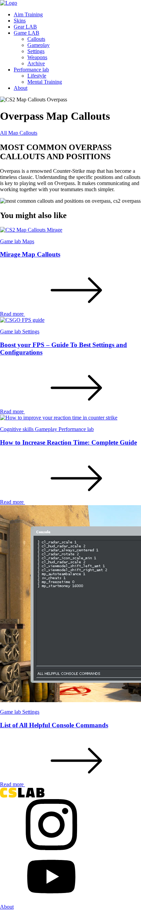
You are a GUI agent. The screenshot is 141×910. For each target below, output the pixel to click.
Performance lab (31, 69)
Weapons (37, 57)
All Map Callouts (18, 133)
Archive (36, 63)
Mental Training (44, 82)
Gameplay (38, 45)
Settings (35, 51)
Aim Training (28, 14)
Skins (20, 20)
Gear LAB (25, 27)
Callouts (36, 39)
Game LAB (26, 33)
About (20, 88)
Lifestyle (36, 76)
